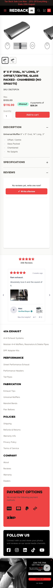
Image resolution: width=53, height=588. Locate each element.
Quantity (7, 111)
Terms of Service (11, 448)
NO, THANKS (39, 583)
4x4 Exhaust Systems (13, 338)
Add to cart (32, 114)
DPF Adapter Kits (11, 350)
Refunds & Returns (11, 429)
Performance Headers (13, 370)
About (6, 462)
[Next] (49, 295)
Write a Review (32, 192)
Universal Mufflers (11, 397)
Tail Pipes (7, 377)
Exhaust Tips (9, 391)
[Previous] (3, 295)
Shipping (7, 423)
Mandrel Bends (10, 403)
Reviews (7, 468)
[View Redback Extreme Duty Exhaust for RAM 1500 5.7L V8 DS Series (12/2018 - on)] (39, 310)
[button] (14, 295)
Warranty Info (9, 436)
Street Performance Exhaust (16, 364)
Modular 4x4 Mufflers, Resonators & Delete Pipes (26, 344)
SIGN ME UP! (40, 579)
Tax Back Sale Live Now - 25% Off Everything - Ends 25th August (26, 2)
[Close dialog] (51, 560)
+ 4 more (21, 298)
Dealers (6, 481)
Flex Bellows (9, 409)
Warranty (7, 474)
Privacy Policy (9, 442)
